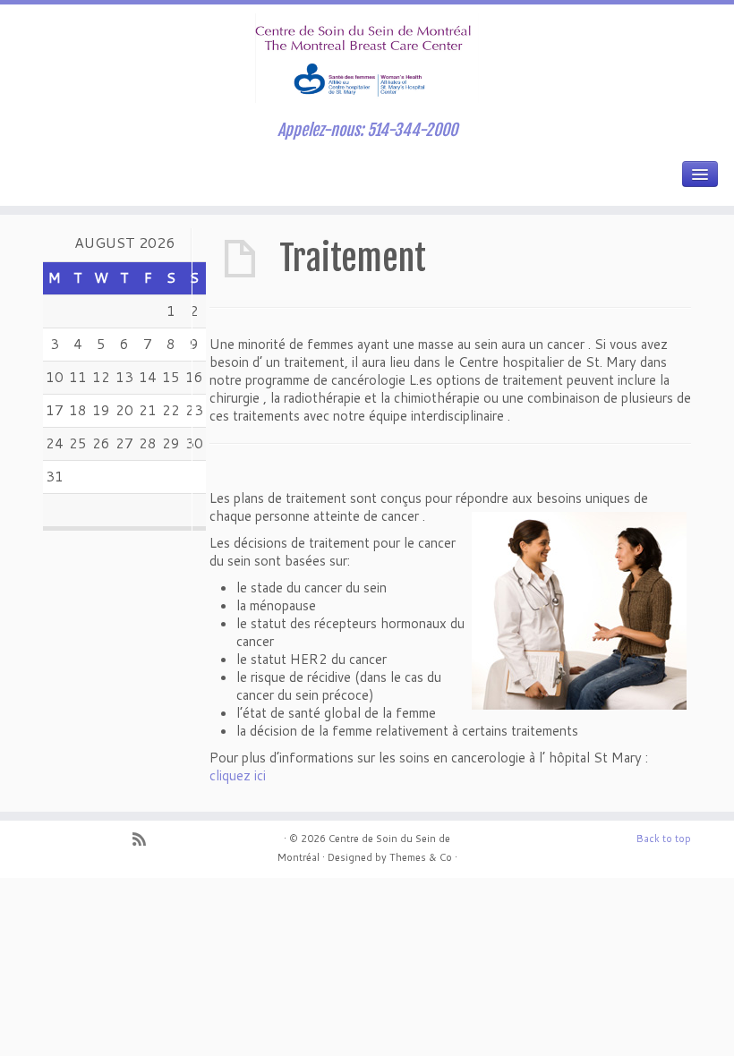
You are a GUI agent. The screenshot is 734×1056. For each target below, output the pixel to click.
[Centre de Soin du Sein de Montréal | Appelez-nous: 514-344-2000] (367, 58)
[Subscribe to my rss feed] (145, 840)
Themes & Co (420, 857)
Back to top (663, 838)
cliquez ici (237, 775)
